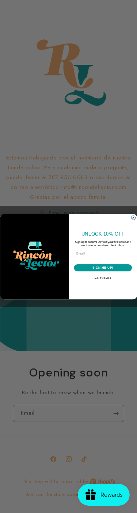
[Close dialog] (133, 218)
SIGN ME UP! (102, 267)
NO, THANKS (102, 278)
